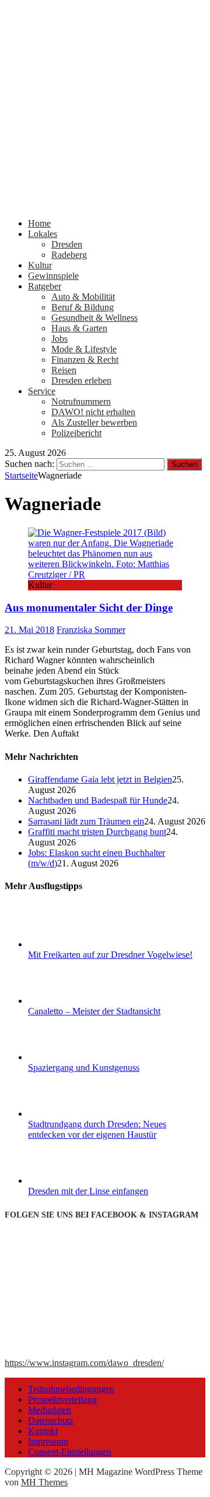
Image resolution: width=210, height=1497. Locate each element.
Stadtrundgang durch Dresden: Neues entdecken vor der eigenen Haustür (97, 1129)
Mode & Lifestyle (84, 349)
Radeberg (69, 255)
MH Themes (44, 1482)
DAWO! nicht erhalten (93, 412)
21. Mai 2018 (29, 630)
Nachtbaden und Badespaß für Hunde (97, 800)
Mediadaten (49, 1410)
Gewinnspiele (53, 276)
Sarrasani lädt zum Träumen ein (86, 821)
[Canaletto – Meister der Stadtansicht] (72, 1001)
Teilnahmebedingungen (71, 1389)
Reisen (63, 370)
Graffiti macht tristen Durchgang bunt (97, 832)
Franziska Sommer (91, 630)
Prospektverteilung (62, 1399)
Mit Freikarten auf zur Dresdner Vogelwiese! (110, 955)
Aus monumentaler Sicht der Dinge (89, 607)
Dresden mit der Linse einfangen (88, 1191)
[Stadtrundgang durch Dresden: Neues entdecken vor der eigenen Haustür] (72, 1114)
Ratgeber (44, 286)
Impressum (48, 1441)
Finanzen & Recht (84, 359)
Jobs (59, 339)
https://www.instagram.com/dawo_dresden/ (84, 1363)
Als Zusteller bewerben (94, 422)
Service (41, 391)
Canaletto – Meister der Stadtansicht (94, 1011)
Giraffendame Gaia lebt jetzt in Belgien (100, 779)
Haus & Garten (79, 328)
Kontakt (43, 1431)
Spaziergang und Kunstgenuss (83, 1068)
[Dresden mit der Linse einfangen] (72, 1180)
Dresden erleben (81, 380)
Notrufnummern (81, 401)
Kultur (40, 265)
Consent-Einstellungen (69, 1452)
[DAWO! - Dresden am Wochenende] (105, 203)
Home (39, 223)
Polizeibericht (76, 433)
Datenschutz (51, 1420)
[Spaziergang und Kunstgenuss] (72, 1057)
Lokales (42, 234)
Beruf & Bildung (82, 307)
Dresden (66, 244)
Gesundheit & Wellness (94, 318)
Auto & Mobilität (83, 297)
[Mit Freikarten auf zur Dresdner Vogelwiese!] (72, 944)
